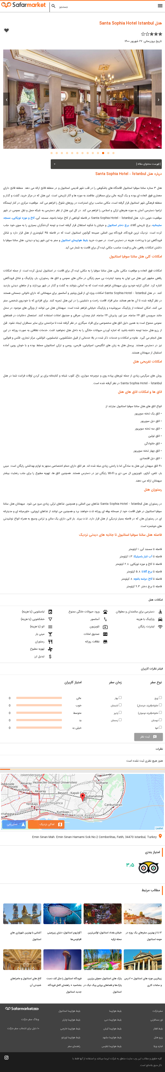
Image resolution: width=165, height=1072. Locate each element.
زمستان (115, 721)
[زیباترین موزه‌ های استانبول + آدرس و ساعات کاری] (143, 952)
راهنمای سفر (74, 1046)
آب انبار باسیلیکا (143, 556)
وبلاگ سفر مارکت (30, 1019)
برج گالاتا (147, 571)
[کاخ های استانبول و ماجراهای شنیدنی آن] (22, 952)
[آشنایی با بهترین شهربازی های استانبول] (22, 906)
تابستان (115, 706)
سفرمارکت (158, 1011)
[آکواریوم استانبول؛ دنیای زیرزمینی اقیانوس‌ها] (62, 906)
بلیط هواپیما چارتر (71, 1020)
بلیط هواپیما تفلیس (112, 1046)
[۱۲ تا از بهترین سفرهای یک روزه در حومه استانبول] (143, 906)
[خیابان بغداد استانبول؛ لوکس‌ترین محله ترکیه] (102, 906)
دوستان (155, 721)
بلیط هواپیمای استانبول (74, 240)
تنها (157, 728)
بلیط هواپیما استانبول (69, 1011)
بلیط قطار (158, 1029)
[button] (113, 153)
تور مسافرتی (156, 1020)
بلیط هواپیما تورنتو (70, 1037)
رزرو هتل (158, 1037)
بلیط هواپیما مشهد (112, 1037)
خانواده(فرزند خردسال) (148, 706)
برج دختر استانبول (118, 225)
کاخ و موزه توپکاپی (23, 218)
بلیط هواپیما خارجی (70, 1029)
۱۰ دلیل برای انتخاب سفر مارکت (23, 1028)
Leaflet (159, 828)
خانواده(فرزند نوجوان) (148, 713)
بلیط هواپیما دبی (113, 1020)
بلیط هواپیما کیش (112, 1029)
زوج (156, 698)
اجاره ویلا (158, 1046)
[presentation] (158, 99)
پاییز (116, 713)
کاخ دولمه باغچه (143, 579)
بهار (117, 698)
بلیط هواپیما (115, 1011)
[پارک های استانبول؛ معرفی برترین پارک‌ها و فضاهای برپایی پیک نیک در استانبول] (102, 952)
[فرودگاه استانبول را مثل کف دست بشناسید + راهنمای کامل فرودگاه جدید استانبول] (62, 952)
